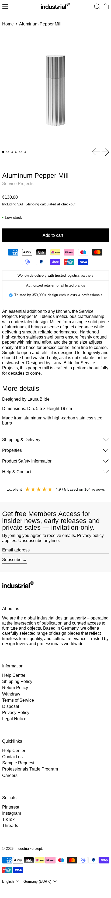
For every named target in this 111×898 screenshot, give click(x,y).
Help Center (13, 675)
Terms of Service (18, 700)
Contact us (12, 756)
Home (8, 24)
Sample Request (18, 763)
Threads (10, 825)
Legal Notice (14, 718)
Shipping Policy (17, 681)
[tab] (3, 152)
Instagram (11, 813)
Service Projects (17, 183)
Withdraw (11, 694)
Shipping (32, 204)
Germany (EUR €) (37, 882)
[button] (97, 6)
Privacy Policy (15, 712)
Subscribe (12, 559)
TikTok (8, 819)
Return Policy (15, 687)
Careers (10, 775)
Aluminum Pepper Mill (40, 24)
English (8, 882)
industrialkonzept (29, 849)
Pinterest (10, 807)
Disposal (10, 706)
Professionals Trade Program (30, 769)
